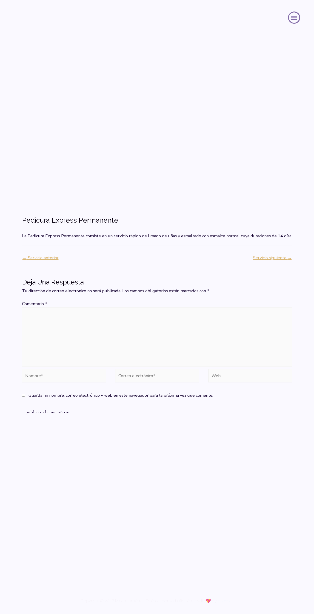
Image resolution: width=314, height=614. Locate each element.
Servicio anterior (41, 258)
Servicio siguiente (272, 258)
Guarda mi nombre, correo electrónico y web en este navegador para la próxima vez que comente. (121, 395)
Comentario (34, 304)
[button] (294, 17)
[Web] (250, 376)
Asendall (225, 600)
